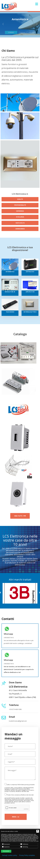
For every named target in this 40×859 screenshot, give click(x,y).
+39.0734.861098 (15, 709)
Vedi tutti (18, 516)
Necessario (7, 844)
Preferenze (25, 844)
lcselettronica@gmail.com (18, 721)
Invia (14, 817)
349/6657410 (9, 637)
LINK (11, 788)
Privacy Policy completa (27, 855)
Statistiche (7, 847)
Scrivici (11, 30)
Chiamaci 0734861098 (27, 29)
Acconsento (6, 851)
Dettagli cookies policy (9, 855)
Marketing (25, 847)
